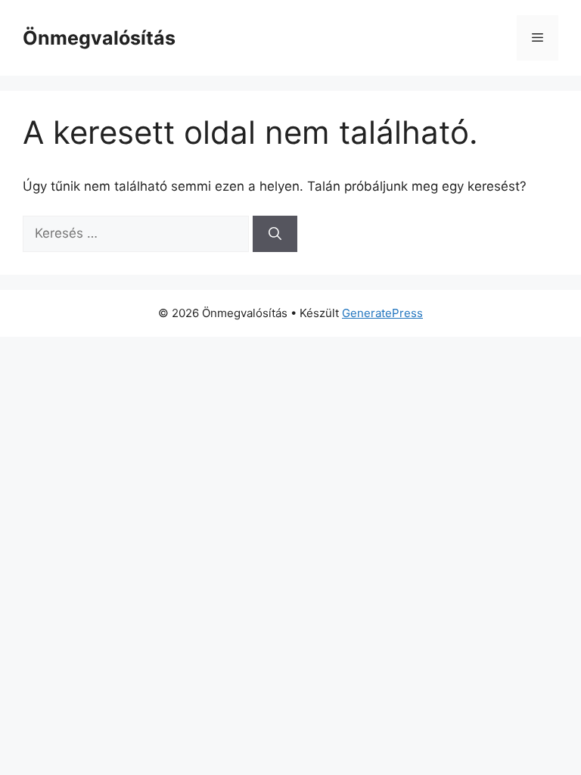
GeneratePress (382, 313)
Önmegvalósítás (99, 37)
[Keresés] (275, 234)
